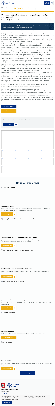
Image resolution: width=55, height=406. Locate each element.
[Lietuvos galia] (20, 3)
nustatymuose (14, 399)
